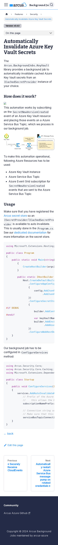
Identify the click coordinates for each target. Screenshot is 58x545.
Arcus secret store (15, 215)
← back (8, 433)
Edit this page (15, 445)
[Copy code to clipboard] (50, 245)
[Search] (51, 4)
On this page (13, 33)
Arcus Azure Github (15, 513)
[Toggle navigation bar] (6, 4)
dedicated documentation (30, 232)
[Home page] (7, 14)
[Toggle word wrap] (44, 245)
